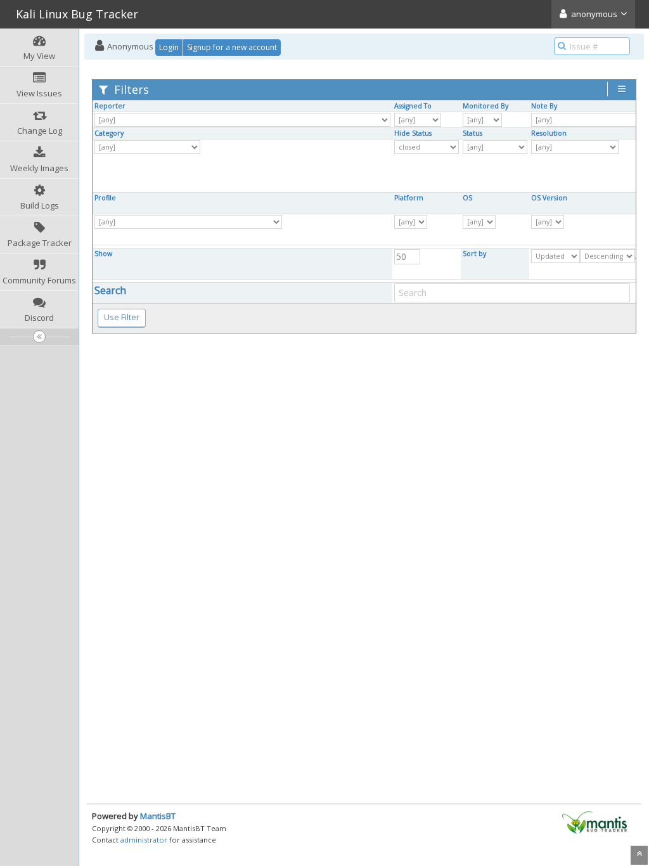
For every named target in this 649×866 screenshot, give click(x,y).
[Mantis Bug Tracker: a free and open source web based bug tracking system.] (594, 821)
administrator (143, 839)
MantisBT (158, 816)
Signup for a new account (232, 47)
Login (169, 47)
